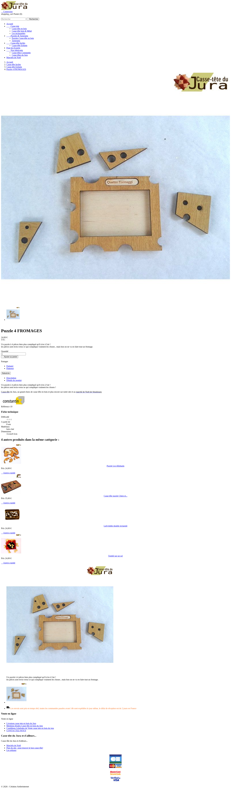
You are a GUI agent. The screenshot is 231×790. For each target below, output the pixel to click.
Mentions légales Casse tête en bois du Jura (24, 726)
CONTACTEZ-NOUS (16, 730)
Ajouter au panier (9, 357)
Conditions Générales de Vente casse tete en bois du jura (30, 728)
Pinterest (10, 368)
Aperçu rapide (8, 473)
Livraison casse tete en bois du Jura (21, 723)
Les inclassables (18, 33)
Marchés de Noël (13, 57)
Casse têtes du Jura (20, 55)
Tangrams (16, 41)
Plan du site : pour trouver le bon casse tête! (24, 748)
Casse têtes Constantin (21, 53)
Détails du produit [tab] (14, 380)
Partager (9, 366)
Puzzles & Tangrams (17, 36)
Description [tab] (11, 378)
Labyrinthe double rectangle (115, 526)
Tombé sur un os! (115, 556)
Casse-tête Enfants (19, 45)
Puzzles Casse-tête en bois (23, 38)
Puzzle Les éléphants (115, 466)
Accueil (9, 24)
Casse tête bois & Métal (22, 31)
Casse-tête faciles (15, 43)
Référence (5, 406)
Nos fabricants (14, 50)
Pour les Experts (13, 48)
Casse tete (12, 26)
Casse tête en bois (19, 28)
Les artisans (11, 750)
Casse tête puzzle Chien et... (115, 496)
